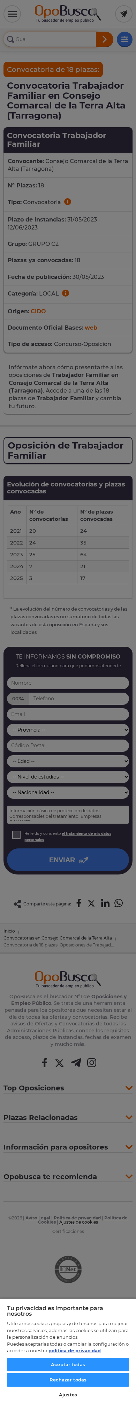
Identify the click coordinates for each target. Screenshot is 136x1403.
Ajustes (68, 1394)
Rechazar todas (68, 1379)
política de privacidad (74, 1350)
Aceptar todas (68, 1364)
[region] (68, 1350)
